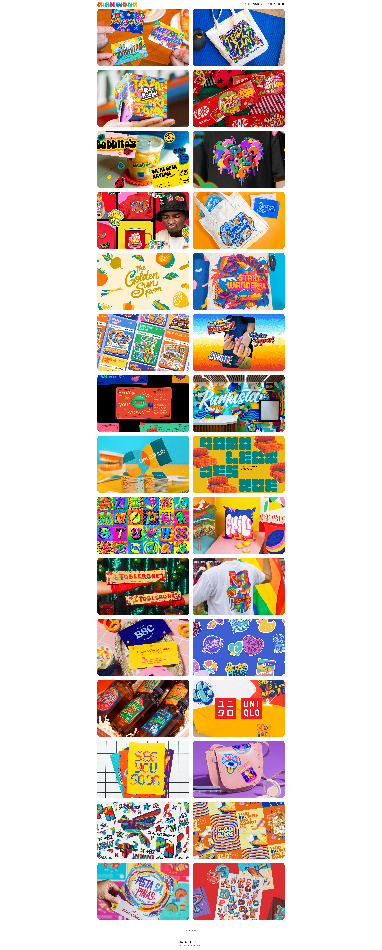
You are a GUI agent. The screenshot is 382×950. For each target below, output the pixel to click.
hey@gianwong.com (196, 945)
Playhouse (258, 3)
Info (269, 3)
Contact (279, 3)
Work (246, 3)
